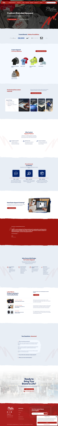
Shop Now (31, 2)
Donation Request (21, 418)
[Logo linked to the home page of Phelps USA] (3, 2)
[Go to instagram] (9, 412)
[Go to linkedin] (11, 412)
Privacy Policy (21, 424)
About (23, 2)
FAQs (19, 414)
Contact (41, 2)
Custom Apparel (18, 305)
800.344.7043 (10, 416)
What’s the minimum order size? (24, 341)
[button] (56, 416)
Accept (47, 422)
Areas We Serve (20, 416)
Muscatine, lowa (10, 415)
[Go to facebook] (7, 412)
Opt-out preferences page (47, 424)
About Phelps (20, 410)
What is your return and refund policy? (25, 357)
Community (27, 2)
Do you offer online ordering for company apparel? (27, 354)
